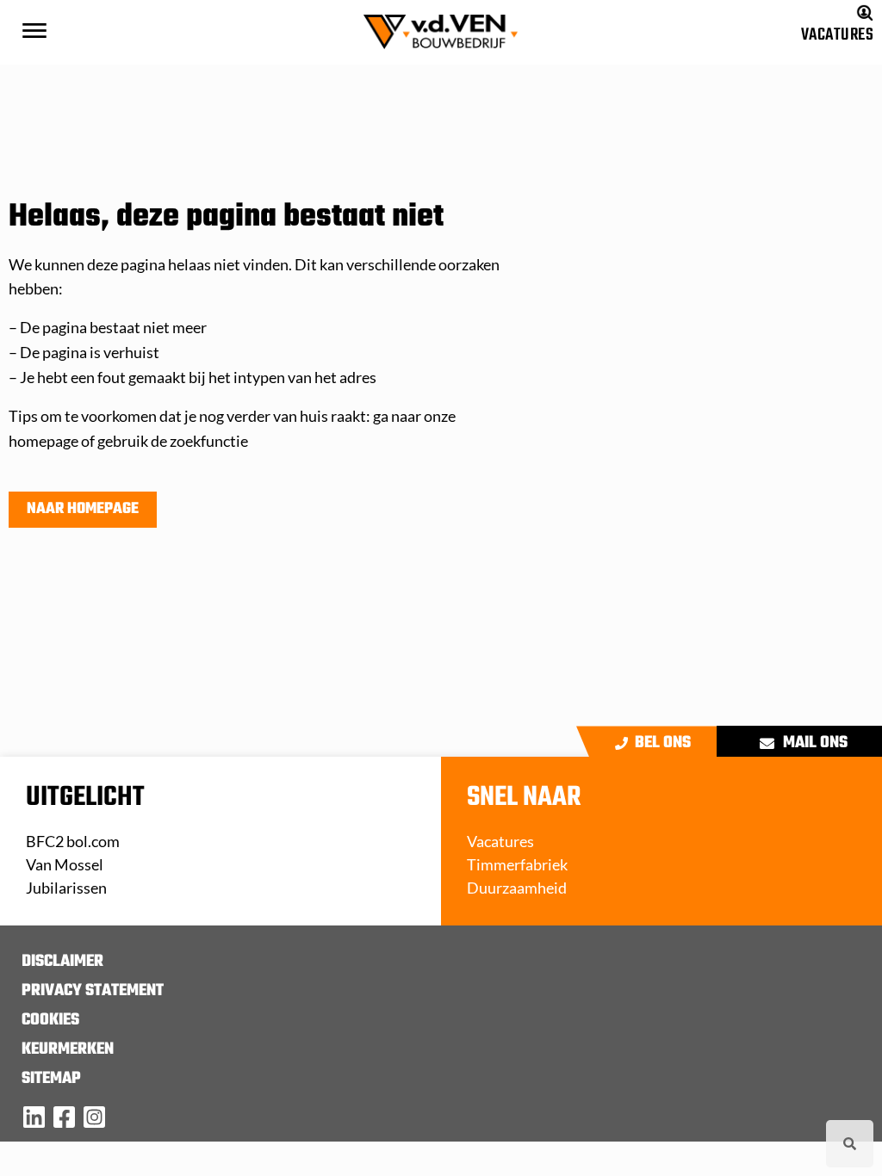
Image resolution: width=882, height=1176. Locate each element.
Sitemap (51, 1079)
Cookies (50, 1020)
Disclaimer (62, 962)
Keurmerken (68, 1049)
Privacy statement (93, 991)
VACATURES (837, 35)
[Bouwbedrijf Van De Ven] (34, 1117)
